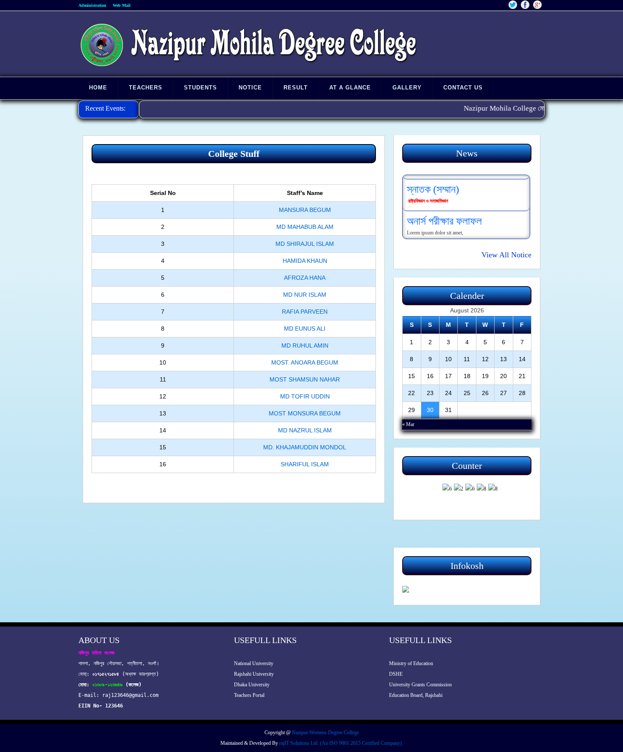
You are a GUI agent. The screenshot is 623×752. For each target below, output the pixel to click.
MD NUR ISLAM (304, 294)
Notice (250, 87)
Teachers (145, 87)
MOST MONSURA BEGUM (305, 413)
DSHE (396, 674)
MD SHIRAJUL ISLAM (304, 243)
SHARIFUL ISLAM (305, 464)
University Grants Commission (420, 685)
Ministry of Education (411, 663)
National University (253, 663)
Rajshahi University (254, 674)
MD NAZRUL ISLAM (305, 430)
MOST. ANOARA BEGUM (304, 362)
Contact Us (463, 87)
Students (200, 87)
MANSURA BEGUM (305, 209)
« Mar (408, 424)
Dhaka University (252, 685)
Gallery (407, 87)
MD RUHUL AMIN (304, 345)
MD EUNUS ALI (304, 328)
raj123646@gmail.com (130, 695)
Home (98, 87)
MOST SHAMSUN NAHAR (305, 379)
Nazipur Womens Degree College (325, 732)
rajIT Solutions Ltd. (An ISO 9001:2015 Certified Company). (341, 743)
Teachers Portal (249, 695)
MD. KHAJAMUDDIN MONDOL (304, 447)
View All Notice (506, 255)
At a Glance (350, 87)
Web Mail (122, 5)
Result (296, 87)
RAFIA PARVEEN (305, 311)
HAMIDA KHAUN (305, 260)
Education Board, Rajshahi (415, 695)
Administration (92, 5)
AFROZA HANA (304, 277)
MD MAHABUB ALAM (305, 226)
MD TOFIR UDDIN (305, 396)
